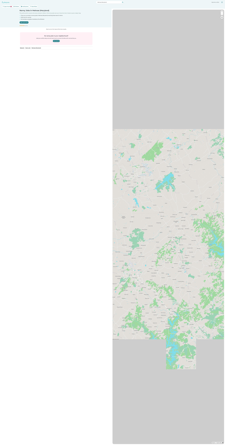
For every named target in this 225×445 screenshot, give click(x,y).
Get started (56, 41)
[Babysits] (5, 2)
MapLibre (213, 442)
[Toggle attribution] (222, 442)
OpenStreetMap (219, 442)
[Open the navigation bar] (222, 2)
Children (17, 6)
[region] (168, 227)
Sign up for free (24, 22)
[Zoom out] (222, 14)
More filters (34, 6)
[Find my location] (222, 17)
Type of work (7, 6)
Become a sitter (215, 2)
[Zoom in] (222, 12)
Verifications (25, 6)
